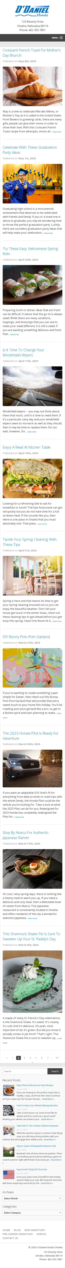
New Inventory (34, 1230)
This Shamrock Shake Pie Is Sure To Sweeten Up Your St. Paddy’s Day (31, 936)
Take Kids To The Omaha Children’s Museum (37, 1125)
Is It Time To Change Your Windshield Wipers (23, 352)
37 (57, 1057)
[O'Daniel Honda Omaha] (32, 10)
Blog (17, 1230)
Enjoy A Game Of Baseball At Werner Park (36, 1146)
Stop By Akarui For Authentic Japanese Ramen (26, 835)
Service (41, 1234)
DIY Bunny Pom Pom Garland (26, 636)
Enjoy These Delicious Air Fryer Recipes (35, 1085)
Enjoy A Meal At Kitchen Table (26, 447)
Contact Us (10, 1238)
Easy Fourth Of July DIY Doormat (32, 1169)
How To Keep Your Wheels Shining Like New (37, 1105)
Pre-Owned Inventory (17, 1234)
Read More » (48, 1099)
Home (6, 1230)
